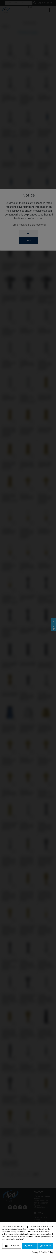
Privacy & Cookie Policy (42, 1252)
